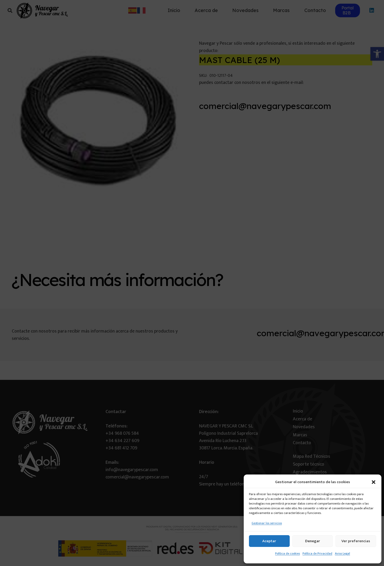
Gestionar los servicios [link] (267, 523)
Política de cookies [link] (287, 553)
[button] (373, 482)
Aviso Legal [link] (342, 553)
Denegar (312, 541)
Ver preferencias (355, 541)
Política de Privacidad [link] (317, 553)
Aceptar (269, 541)
